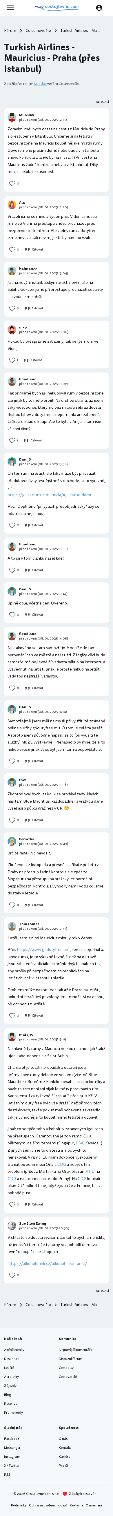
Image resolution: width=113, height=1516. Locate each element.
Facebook (11, 1438)
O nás (63, 1438)
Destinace (11, 1358)
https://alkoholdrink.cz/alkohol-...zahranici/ (47, 1264)
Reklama (76, 1505)
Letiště (9, 1367)
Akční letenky (14, 1349)
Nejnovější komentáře (75, 1349)
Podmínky (19, 1505)
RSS (7, 1474)
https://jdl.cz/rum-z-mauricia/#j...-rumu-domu (50, 495)
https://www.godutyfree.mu (43, 950)
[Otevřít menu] (12, 7)
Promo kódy (13, 1412)
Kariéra (64, 1456)
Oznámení (94, 1505)
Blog (7, 1394)
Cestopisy (66, 1367)
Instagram (12, 1456)
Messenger (12, 1447)
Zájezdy (10, 1385)
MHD (90, 1171)
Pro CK (64, 1465)
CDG (61, 1164)
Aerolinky (11, 1376)
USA (79, 1143)
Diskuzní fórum (70, 1358)
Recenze (10, 1403)
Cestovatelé (68, 1376)
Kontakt (65, 1447)
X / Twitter (12, 1465)
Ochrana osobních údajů (48, 1505)
